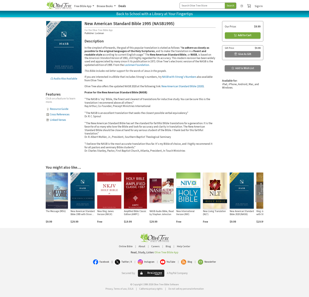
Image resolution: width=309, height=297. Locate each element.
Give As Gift (244, 54)
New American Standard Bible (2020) (182, 86)
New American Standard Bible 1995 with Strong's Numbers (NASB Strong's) (82, 216)
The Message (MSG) (56, 211)
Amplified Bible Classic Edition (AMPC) (135, 213)
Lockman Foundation (136, 65)
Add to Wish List (244, 68)
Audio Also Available (65, 79)
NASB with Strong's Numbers (179, 77)
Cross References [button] (60, 114)
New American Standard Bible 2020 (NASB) (242, 213)
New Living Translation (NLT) (214, 213)
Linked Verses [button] (58, 120)
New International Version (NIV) (185, 213)
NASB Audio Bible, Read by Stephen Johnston (162, 213)
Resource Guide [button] (59, 109)
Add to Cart (244, 35)
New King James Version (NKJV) (105, 213)
